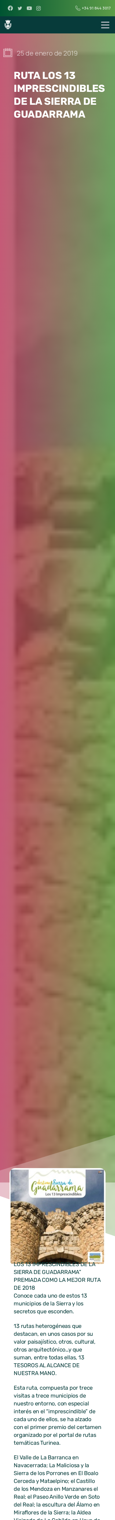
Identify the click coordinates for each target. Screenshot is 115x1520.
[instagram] (38, 8)
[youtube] (29, 8)
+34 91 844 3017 (96, 8)
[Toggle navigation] (105, 25)
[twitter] (20, 8)
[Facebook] (10, 8)
